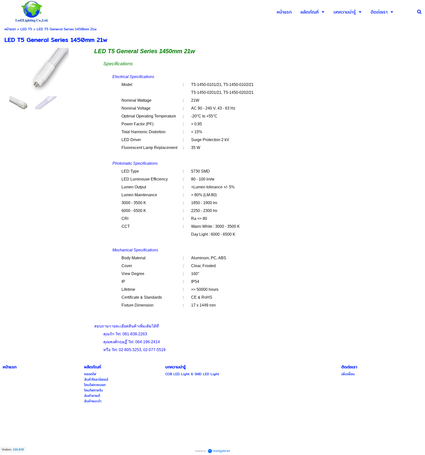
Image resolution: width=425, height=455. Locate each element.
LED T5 (26, 29)
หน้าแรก (10, 29)
